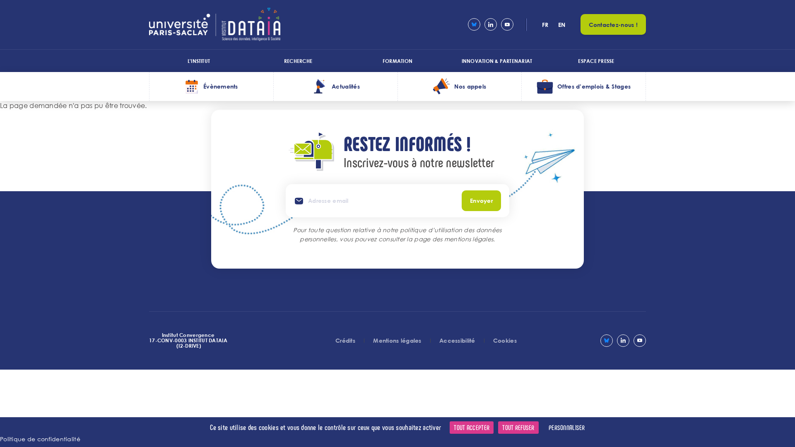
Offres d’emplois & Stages (594, 86)
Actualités (346, 86)
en (562, 24)
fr (545, 24)
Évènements (220, 86)
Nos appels (470, 86)
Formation (397, 61)
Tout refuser (518, 427)
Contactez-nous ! (613, 24)
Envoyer (481, 200)
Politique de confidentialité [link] (40, 439)
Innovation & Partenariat (497, 61)
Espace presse (596, 61)
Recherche (298, 61)
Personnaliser (567, 427)
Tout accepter (471, 427)
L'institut (199, 61)
